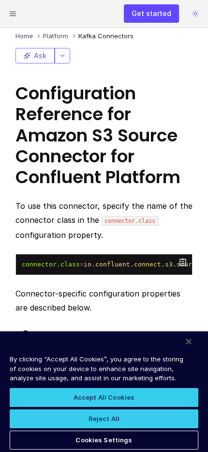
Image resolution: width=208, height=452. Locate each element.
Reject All (104, 418)
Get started (151, 13)
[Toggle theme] (195, 13)
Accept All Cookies (104, 397)
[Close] (189, 341)
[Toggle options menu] (62, 55)
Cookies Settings (103, 440)
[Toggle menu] (12, 13)
